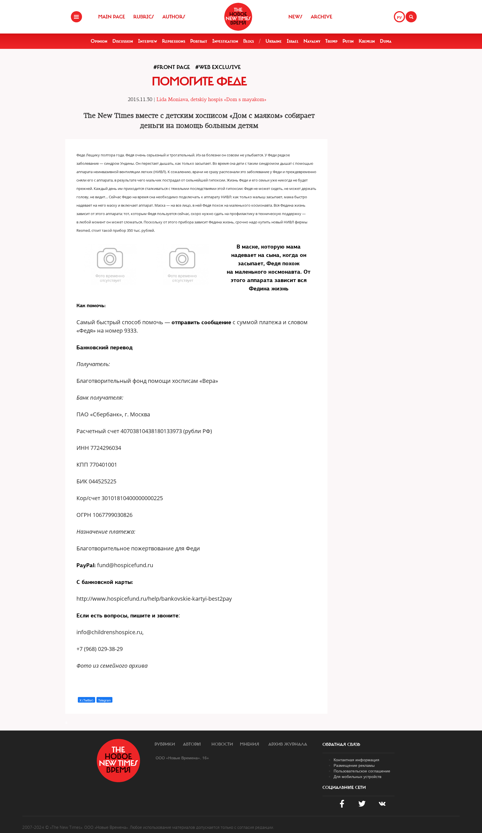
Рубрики (165, 744)
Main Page (111, 17)
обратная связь (341, 744)
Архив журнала (287, 744)
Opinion (99, 41)
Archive (321, 17)
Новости (222, 744)
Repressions (173, 41)
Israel (292, 41)
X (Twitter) (86, 700)
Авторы (192, 744)
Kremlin (367, 41)
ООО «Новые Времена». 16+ (182, 757)
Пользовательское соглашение (362, 771)
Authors (173, 17)
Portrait (198, 41)
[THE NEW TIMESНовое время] (238, 17)
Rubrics (143, 17)
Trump (331, 41)
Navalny (311, 41)
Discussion (122, 41)
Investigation (225, 41)
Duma (385, 41)
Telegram (104, 700)
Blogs (248, 41)
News (295, 17)
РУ (399, 17)
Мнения (249, 744)
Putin (348, 41)
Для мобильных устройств (357, 776)
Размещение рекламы (354, 765)
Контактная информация (356, 759)
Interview (147, 41)
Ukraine (274, 41)
